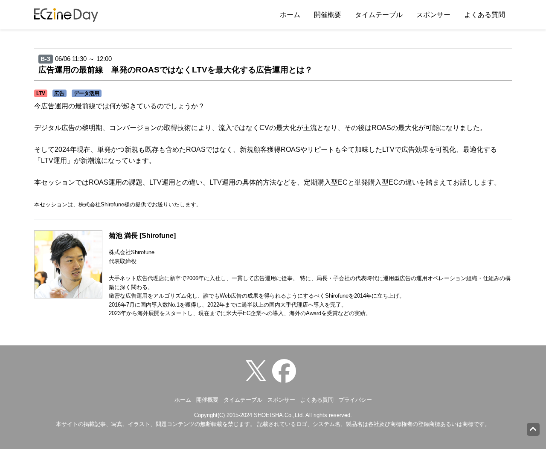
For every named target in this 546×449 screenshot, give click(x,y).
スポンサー (433, 14)
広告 (59, 93)
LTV (40, 93)
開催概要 (327, 14)
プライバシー (355, 400)
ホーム (290, 14)
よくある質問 (484, 14)
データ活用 (86, 93)
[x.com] (258, 370)
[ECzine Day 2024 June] (286, 370)
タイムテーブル (379, 14)
